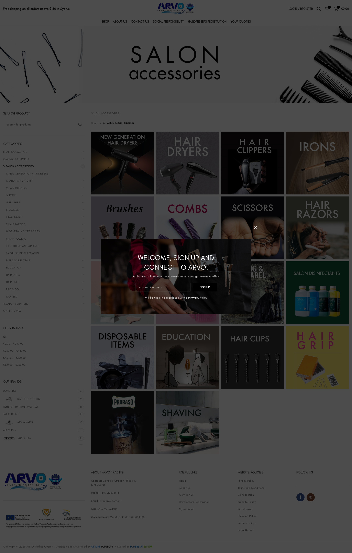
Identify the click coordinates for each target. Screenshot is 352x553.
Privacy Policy (198, 297)
